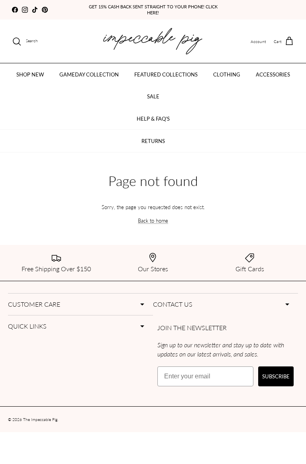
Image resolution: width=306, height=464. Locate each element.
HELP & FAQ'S (153, 118)
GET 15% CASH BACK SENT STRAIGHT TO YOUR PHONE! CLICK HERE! (153, 9)
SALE (153, 96)
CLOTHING (226, 74)
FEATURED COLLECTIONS (166, 74)
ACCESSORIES (273, 74)
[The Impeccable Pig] (153, 41)
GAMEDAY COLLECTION (89, 74)
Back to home (153, 220)
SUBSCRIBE (276, 376)
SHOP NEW (30, 74)
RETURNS (153, 141)
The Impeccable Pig (40, 419)
